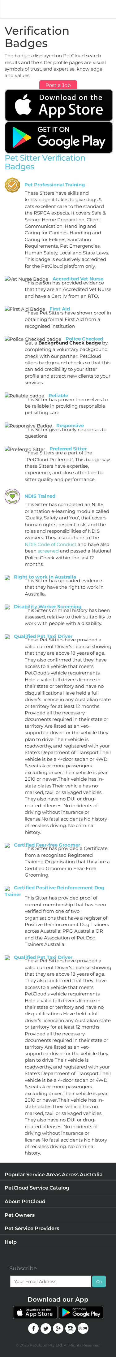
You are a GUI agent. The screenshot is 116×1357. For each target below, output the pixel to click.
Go (99, 1281)
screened (48, 551)
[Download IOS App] (59, 105)
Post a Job (58, 85)
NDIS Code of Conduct (50, 544)
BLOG (83, 1328)
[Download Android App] (59, 137)
